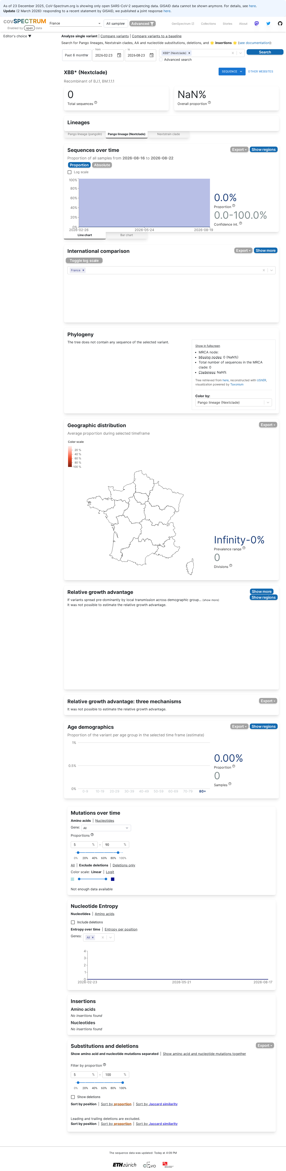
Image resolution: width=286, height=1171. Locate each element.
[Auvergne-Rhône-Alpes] (157, 533)
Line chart (85, 235)
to (129, 49)
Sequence (229, 71)
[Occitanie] (139, 551)
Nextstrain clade (168, 134)
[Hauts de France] (143, 483)
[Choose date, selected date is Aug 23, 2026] (151, 55)
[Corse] (190, 566)
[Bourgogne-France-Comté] (160, 513)
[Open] (99, 23)
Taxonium (236, 384)
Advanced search (178, 59)
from (98, 49)
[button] (189, 53)
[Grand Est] (166, 496)
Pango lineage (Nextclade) (127, 134)
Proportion (79, 165)
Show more (266, 250)
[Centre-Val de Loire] (134, 509)
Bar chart (126, 235)
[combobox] (70, 23)
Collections (208, 23)
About (243, 23)
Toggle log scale (84, 260)
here (252, 6)
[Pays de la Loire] (116, 512)
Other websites (260, 71)
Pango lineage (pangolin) (85, 134)
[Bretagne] (101, 505)
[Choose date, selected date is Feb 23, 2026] (119, 55)
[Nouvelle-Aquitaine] (125, 538)
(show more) (210, 600)
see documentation (254, 43)
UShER (261, 380)
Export (238, 149)
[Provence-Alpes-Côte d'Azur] (167, 547)
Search (265, 52)
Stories (227, 23)
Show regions (264, 149)
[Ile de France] (141, 498)
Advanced (140, 23)
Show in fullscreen (207, 346)
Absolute (102, 165)
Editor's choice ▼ (17, 36)
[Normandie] (122, 493)
